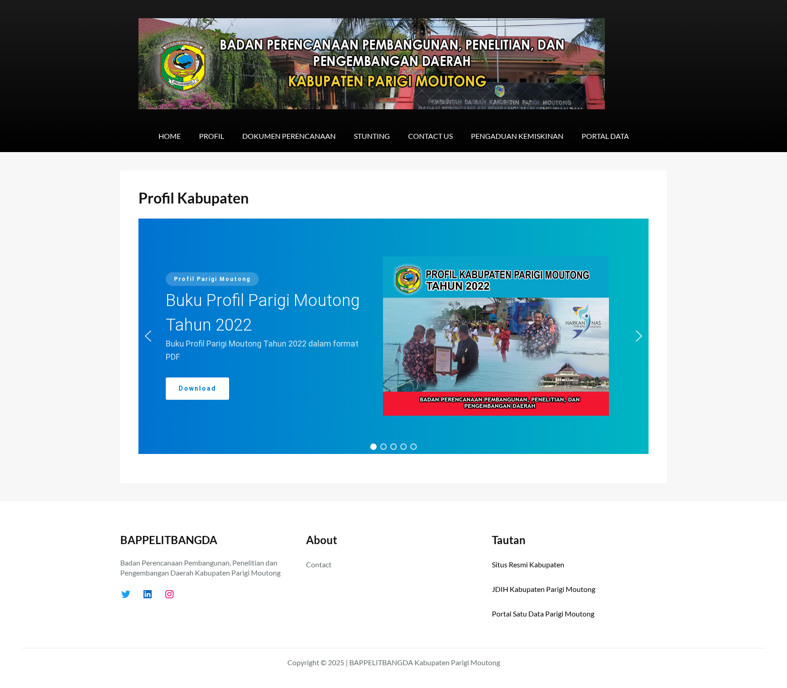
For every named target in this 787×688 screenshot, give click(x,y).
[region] (393, 336)
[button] (148, 336)
